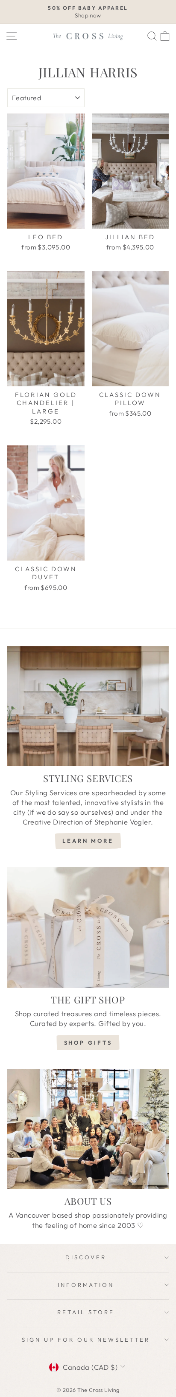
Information (86, 1284)
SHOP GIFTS (88, 1042)
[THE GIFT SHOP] (88, 927)
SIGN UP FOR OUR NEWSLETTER (86, 1339)
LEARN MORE (88, 840)
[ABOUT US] (88, 1129)
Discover (85, 1257)
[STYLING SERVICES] (88, 706)
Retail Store (85, 1312)
